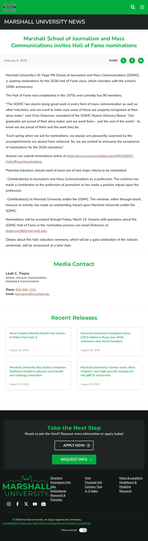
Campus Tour (93, 487)
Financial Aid (93, 482)
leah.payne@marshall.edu (32, 294)
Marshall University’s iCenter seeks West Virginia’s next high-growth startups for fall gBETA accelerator (108, 371)
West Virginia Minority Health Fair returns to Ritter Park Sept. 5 (37, 335)
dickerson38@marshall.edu (26, 231)
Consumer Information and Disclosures (43, 523)
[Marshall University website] (9, 7)
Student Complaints (79, 523)
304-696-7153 (26, 290)
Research (125, 491)
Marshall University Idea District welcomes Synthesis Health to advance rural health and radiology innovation (38, 371)
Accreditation (10, 523)
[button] (133, 7)
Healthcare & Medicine (128, 484)
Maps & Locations (131, 478)
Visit (88, 478)
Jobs (53, 487)
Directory (56, 478)
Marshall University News (44, 22)
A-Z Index (91, 491)
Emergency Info (60, 482)
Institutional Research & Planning (58, 495)
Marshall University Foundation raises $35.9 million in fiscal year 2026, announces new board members (106, 337)
